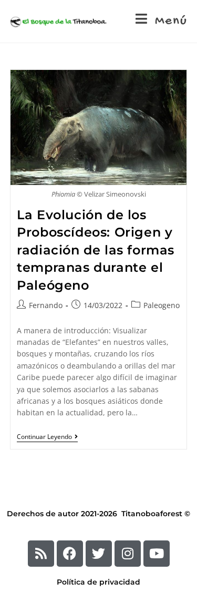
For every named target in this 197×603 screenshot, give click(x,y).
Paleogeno (161, 305)
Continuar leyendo (47, 437)
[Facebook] (70, 553)
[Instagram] (128, 553)
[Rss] (41, 553)
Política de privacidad (98, 582)
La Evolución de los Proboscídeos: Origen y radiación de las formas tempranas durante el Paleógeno (95, 250)
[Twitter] (99, 553)
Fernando (46, 305)
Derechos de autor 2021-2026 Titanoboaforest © (98, 513)
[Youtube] (156, 553)
